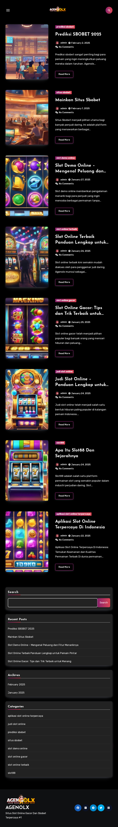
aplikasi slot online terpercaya (73, 514)
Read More (64, 74)
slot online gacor (65, 300)
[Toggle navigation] (8, 10)
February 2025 (16, 684)
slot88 (60, 442)
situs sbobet (63, 92)
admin (63, 43)
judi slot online (64, 371)
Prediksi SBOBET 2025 (78, 34)
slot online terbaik (66, 229)
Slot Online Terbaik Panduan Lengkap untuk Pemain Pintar (80, 242)
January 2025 (16, 692)
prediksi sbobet (65, 27)
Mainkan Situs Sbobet (77, 100)
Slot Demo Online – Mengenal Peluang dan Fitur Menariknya (79, 171)
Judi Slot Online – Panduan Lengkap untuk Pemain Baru (80, 385)
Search (13, 592)
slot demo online (65, 158)
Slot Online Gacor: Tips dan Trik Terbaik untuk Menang (78, 313)
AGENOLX (17, 807)
